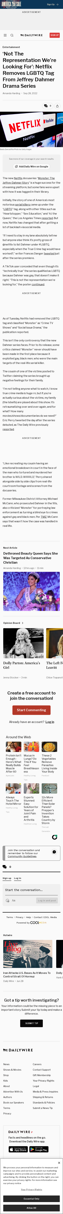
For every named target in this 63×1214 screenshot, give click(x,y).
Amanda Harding (11, 93)
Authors (7, 1097)
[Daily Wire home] (31, 35)
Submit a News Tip (43, 1108)
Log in (50, 722)
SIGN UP (55, 35)
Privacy (7, 1113)
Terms (6, 1108)
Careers (37, 1064)
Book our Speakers (13, 1102)
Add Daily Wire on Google (33, 166)
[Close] (59, 1162)
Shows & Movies (12, 1069)
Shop (6, 1075)
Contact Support (42, 1069)
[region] (31, 1186)
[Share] (57, 106)
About (6, 1086)
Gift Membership (42, 1075)
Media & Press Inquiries (45, 1091)
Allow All (31, 1208)
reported (47, 218)
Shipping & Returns (43, 1097)
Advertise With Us (13, 1091)
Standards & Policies (44, 1102)
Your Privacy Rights (43, 1080)
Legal (36, 1086)
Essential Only (31, 1198)
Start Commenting (31, 710)
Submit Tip (31, 1023)
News (6, 1064)
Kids (5, 1080)
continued (38, 284)
